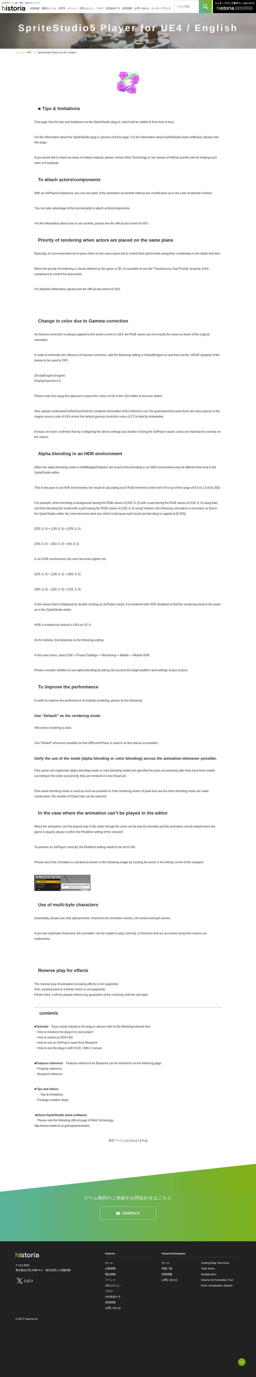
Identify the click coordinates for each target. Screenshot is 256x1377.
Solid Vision (208, 1268)
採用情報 (127, 8)
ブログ (99, 8)
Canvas (96, 1048)
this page (123, 137)
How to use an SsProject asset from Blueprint (67, 1042)
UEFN (62, 8)
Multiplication (208, 1274)
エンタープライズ (161, 8)
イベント (72, 8)
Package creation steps (52, 1099)
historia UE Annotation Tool (217, 1279)
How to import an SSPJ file (55, 1037)
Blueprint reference (50, 1074)
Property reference (49, 1068)
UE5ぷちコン (86, 8)
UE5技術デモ (113, 8)
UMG (85, 1048)
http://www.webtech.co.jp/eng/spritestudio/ (62, 1125)
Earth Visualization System (217, 1285)
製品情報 (110, 1274)
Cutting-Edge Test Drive (215, 1262)
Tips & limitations (51, 1094)
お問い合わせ (141, 8)
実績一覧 (167, 1268)
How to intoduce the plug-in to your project (65, 1032)
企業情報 (35, 8)
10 (145, 1140)
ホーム (109, 1262)
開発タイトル (49, 8)
